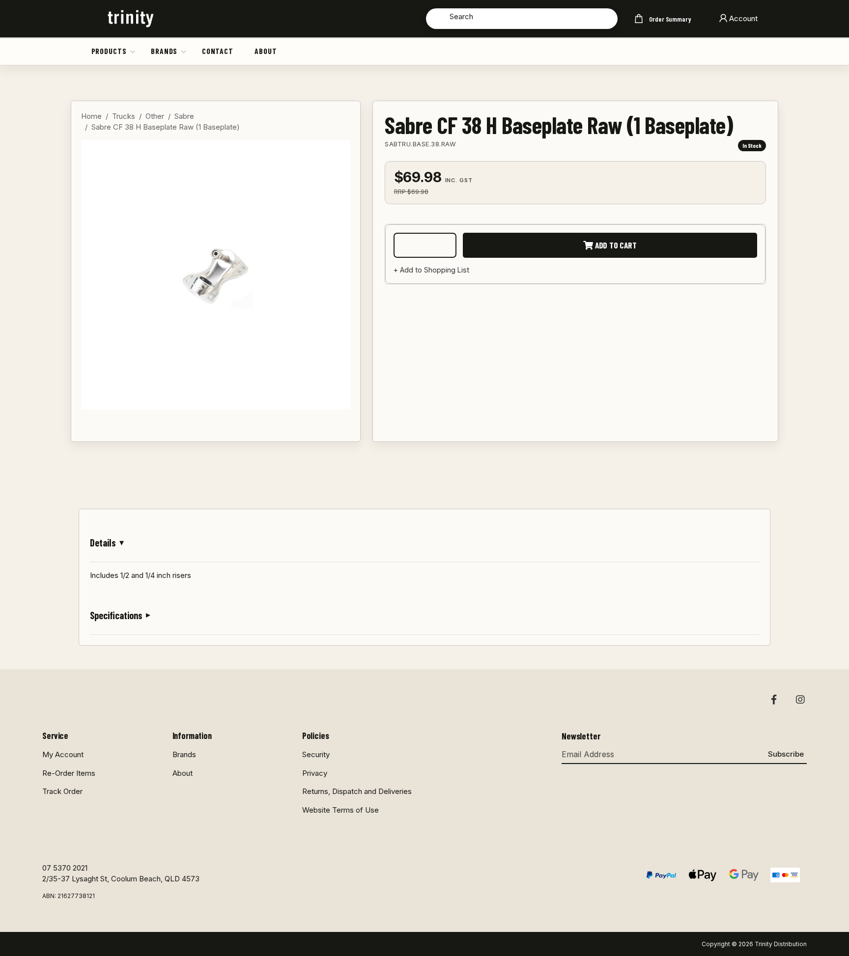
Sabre (184, 116)
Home (91, 116)
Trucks (123, 116)
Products (109, 50)
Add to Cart (615, 245)
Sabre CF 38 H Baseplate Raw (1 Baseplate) (165, 127)
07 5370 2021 (64, 868)
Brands (164, 50)
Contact (217, 50)
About (266, 50)
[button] (133, 51)
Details (103, 542)
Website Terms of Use (340, 810)
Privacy (314, 773)
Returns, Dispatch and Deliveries (357, 791)
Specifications (116, 615)
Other (154, 116)
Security (316, 754)
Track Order (62, 791)
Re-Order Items (68, 773)
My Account (63, 754)
